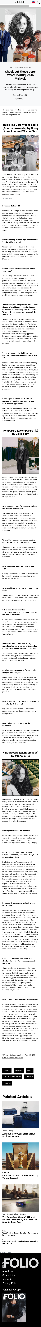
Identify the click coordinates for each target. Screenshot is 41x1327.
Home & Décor (12, 1214)
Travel (4, 1131)
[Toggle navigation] (38, 2)
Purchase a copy (11, 1289)
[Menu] (3, 2)
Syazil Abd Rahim (21, 95)
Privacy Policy (10, 1283)
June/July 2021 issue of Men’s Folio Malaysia (18, 1056)
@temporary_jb (27, 430)
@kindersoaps (28, 752)
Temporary (29, 1077)
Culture (13, 67)
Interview (20, 67)
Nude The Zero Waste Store (12, 1077)
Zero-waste (7, 1083)
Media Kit (7, 1279)
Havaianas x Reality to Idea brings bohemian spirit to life (20, 1242)
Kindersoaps (18, 1070)
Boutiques (7, 1070)
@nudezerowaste (15, 128)
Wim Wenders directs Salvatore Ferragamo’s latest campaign (20, 1234)
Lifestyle (27, 67)
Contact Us (8, 1275)
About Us (7, 1271)
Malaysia (29, 1070)
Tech (4, 1214)
